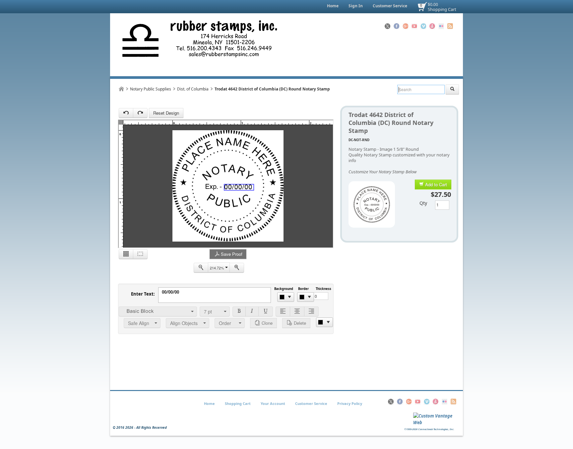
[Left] (283, 311)
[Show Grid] (126, 254)
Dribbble (432, 26)
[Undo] (126, 113)
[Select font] (158, 311)
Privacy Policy (349, 403)
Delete (299, 323)
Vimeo (423, 26)
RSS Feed (450, 26)
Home (333, 6)
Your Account (273, 403)
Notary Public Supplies (150, 89)
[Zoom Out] (201, 268)
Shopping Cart (442, 9)
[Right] (311, 311)
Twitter (387, 26)
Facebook (396, 26)
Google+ (405, 26)
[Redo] (140, 113)
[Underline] (265, 311)
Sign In (356, 6)
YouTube (414, 26)
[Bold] (239, 311)
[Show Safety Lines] (140, 254)
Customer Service (390, 6)
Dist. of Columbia (193, 89)
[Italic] (252, 311)
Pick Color (285, 297)
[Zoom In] (236, 268)
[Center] (297, 311)
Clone (266, 323)
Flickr (441, 26)
